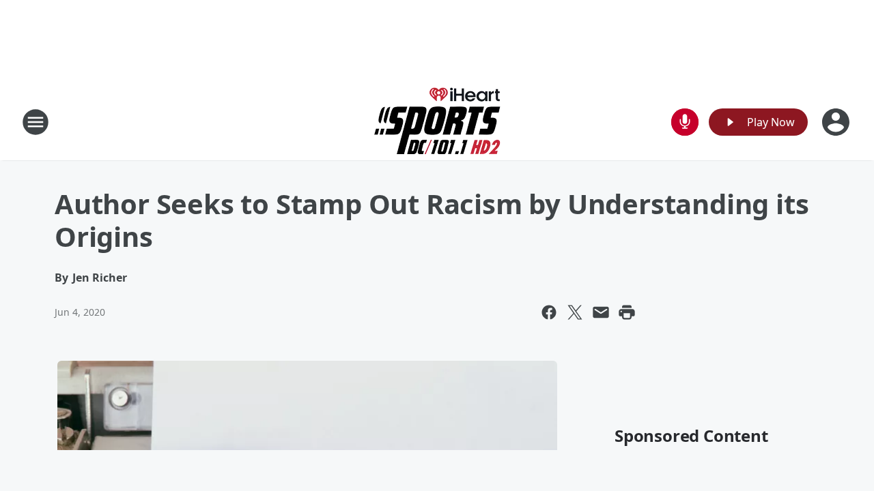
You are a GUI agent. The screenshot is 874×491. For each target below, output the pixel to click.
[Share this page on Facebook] (549, 312)
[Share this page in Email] (600, 312)
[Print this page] (626, 312)
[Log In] (837, 122)
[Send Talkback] (685, 122)
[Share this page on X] (574, 312)
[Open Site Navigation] (35, 122)
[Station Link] (437, 122)
